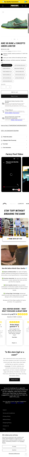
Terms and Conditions (9, 413)
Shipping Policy (7, 422)
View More (14, 337)
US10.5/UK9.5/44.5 (20, 74)
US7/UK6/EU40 (7, 65)
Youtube (13, 402)
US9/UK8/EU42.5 (7, 71)
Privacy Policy (6, 416)
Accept (14, 446)
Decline (14, 450)
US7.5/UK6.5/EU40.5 (19, 65)
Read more (14, 379)
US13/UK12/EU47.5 (7, 81)
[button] (2, 5)
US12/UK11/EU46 (19, 78)
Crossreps (7, 366)
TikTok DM (20, 402)
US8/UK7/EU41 (6, 68)
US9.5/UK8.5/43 (19, 71)
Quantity (3, 84)
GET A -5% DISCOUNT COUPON (10, 130)
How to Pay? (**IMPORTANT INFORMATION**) (14, 125)
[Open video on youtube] (19, 190)
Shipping (9, 51)
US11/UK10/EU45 (7, 78)
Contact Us (6, 426)
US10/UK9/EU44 (7, 74)
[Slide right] (17, 39)
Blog (4, 429)
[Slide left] (11, 39)
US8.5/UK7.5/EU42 (19, 68)
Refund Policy (6, 419)
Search (5, 410)
